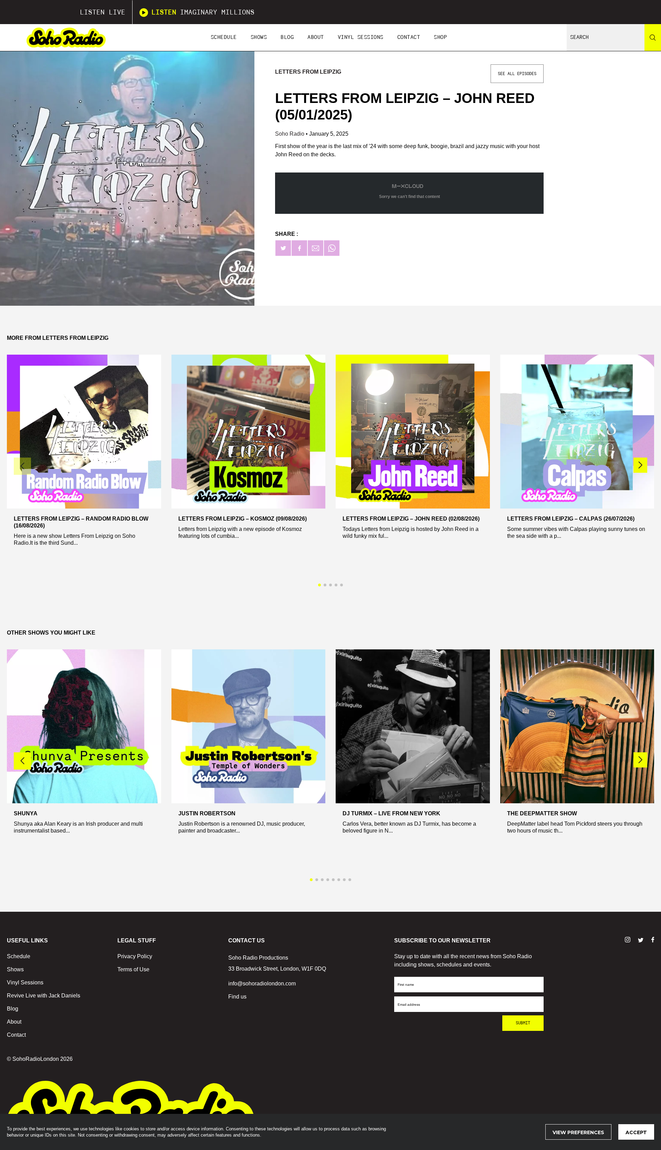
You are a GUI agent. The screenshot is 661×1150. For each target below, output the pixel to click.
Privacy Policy (134, 956)
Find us (237, 997)
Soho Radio (290, 134)
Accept (636, 1132)
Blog (287, 37)
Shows (259, 37)
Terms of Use (133, 969)
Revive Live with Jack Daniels (43, 996)
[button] (640, 465)
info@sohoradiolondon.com (262, 983)
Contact (408, 37)
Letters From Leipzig (308, 72)
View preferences (578, 1132)
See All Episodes (517, 74)
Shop (440, 37)
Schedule (224, 37)
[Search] (652, 37)
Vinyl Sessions (361, 37)
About (315, 37)
